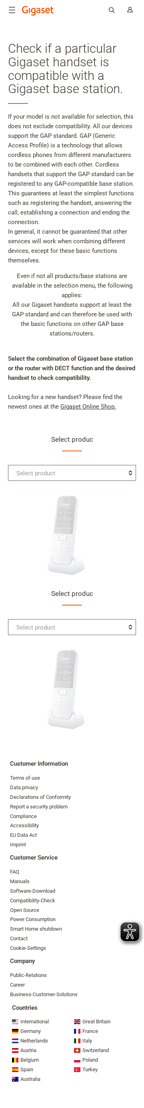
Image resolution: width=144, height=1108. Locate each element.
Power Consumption (33, 919)
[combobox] (72, 473)
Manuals (20, 881)
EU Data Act (23, 835)
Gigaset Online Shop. (88, 406)
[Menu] (12, 10)
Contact (19, 938)
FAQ (14, 872)
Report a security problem (39, 807)
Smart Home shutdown (36, 929)
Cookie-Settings (28, 948)
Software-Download (32, 891)
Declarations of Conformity (40, 797)
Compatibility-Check (32, 900)
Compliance (23, 816)
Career (17, 985)
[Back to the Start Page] (38, 11)
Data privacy (24, 787)
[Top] (134, 1078)
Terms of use (25, 778)
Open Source (24, 910)
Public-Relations (28, 975)
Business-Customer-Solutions (44, 994)
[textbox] (72, 473)
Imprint (18, 845)
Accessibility (24, 825)
